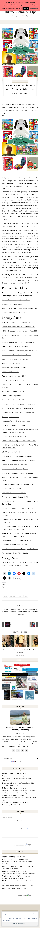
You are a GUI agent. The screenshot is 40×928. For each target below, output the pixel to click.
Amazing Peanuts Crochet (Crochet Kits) (17, 456)
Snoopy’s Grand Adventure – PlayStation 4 (18, 342)
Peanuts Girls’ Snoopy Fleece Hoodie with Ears (19, 308)
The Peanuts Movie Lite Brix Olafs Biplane (17, 508)
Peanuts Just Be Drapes (11, 363)
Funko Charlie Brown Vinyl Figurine (15, 553)
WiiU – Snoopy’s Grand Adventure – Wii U (17, 322)
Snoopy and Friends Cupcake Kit (14, 391)
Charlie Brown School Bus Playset (15, 400)
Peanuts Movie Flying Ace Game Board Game (19, 441)
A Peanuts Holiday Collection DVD (15, 497)
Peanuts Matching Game (11, 396)
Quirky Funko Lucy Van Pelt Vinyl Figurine (17, 540)
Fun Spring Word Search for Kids (14, 805)
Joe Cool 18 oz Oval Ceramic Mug (15, 359)
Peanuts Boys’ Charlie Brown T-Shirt (15, 346)
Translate (18, 762)
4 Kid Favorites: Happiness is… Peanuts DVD (18, 413)
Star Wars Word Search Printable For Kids (17, 802)
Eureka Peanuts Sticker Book (13, 380)
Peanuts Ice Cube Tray (10, 372)
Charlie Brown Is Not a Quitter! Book (16, 300)
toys (26, 596)
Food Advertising (22, 828)
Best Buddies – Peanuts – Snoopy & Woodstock (20, 549)
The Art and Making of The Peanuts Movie (18, 484)
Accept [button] (26, 8)
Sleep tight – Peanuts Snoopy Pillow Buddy (18, 460)
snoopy (20, 596)
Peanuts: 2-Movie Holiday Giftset (14, 436)
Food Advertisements (19, 845)
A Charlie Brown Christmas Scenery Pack (17, 408)
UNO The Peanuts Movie (11, 452)
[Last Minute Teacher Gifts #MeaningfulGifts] (33, 624)
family (15, 81)
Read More (34, 8)
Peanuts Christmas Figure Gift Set (14, 376)
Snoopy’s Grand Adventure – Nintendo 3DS (18, 327)
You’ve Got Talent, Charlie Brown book (16, 421)
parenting (23, 81)
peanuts (12, 596)
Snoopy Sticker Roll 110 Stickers (14, 367)
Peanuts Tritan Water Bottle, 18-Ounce (16, 355)
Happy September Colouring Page (15, 776)
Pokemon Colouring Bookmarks (14, 788)
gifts (5, 596)
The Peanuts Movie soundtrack (14, 493)
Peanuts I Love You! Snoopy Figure (15, 469)
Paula (26, 93)
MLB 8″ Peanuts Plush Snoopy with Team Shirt (19, 351)
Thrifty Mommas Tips (20, 11)
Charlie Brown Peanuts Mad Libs (14, 465)
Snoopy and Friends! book (12, 304)
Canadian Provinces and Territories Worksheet (19, 790)
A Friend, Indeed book (10, 417)
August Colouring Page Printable (14, 773)
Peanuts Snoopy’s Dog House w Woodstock (18, 404)
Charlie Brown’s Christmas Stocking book (18, 473)
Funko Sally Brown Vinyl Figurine (14, 545)
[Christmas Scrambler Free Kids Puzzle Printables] (6, 624)
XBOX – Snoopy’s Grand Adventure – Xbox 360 (19, 331)
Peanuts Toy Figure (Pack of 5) (13, 488)
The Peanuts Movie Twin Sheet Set (15, 425)
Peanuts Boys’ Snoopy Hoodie (13, 312)
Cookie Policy (7, 920)
